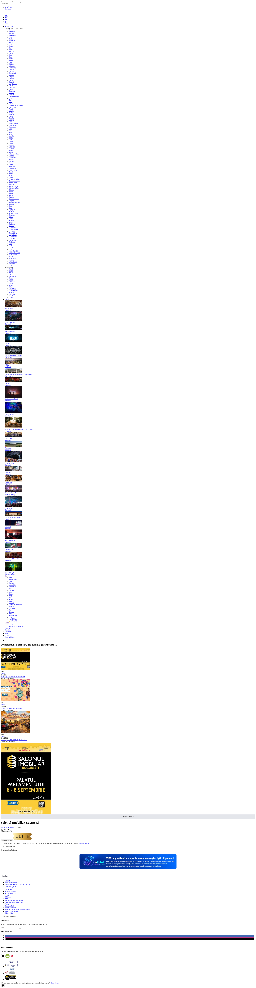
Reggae (11, 612)
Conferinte (12, 585)
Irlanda (11, 285)
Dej (10, 100)
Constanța (12, 87)
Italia (10, 287)
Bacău (11, 39)
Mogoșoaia (12, 157)
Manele (11, 599)
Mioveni (11, 156)
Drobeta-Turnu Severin (16, 105)
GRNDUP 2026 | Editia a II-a (14, 740)
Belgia (11, 271)
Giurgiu (11, 120)
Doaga (11, 103)
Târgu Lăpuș (13, 233)
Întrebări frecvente (10, 891)
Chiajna (11, 75)
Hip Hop (11, 590)
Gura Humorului (14, 123)
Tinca (10, 244)
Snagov (11, 222)
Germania (12, 281)
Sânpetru (11, 200)
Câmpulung (12, 67)
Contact (7, 881)
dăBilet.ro (8, 897)
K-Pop (11, 594)
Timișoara (12, 242)
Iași (10, 130)
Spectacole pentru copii (16, 626)
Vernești (11, 260)
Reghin (11, 192)
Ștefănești (12, 224)
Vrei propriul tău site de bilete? (14, 900)
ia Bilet (3, 673)
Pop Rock (12, 608)
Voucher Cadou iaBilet (12, 911)
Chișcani (11, 76)
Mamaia (11, 145)
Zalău (10, 265)
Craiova (11, 93)
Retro (10, 610)
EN (6, 17)
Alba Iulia (12, 33)
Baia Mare (12, 41)
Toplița (11, 245)
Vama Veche (13, 254)
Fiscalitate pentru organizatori (14, 902)
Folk (10, 588)
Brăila (11, 53)
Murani (11, 159)
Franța (11, 280)
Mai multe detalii (83, 843)
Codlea (11, 85)
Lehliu (11, 139)
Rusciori (11, 197)
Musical (11, 603)
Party (10, 595)
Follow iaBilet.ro (128, 816)
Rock (10, 613)
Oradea (11, 165)
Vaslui (11, 256)
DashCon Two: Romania (11, 708)
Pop (10, 597)
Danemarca (12, 276)
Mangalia (12, 147)
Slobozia (11, 220)
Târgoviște (12, 227)
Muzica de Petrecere (15, 604)
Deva (10, 102)
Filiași (11, 109)
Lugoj (11, 143)
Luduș (11, 141)
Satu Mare (12, 204)
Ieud (10, 132)
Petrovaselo (12, 168)
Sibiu (10, 208)
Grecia (11, 283)
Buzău (11, 62)
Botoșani (11, 51)
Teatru (11, 624)
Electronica (12, 587)
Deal (10, 98)
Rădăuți (11, 184)
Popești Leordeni (14, 179)
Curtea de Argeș (14, 96)
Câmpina (11, 66)
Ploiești (11, 175)
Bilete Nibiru (9, 913)
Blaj (10, 48)
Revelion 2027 (9, 906)
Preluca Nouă (13, 183)
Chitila (11, 80)
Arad (10, 37)
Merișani (11, 152)
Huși (10, 129)
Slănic (11, 217)
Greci (10, 121)
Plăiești (11, 174)
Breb (10, 57)
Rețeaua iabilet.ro (10, 893)
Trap (10, 617)
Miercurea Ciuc (14, 154)
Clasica (11, 581)
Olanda (11, 296)
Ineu (10, 134)
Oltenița (11, 161)
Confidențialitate (10, 888)
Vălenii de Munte (14, 253)
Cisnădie (11, 82)
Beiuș (10, 44)
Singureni (12, 215)
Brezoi (11, 59)
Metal (10, 601)
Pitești (11, 172)
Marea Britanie (13, 290)
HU (6, 21)
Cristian (11, 94)
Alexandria (12, 35)
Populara (11, 606)
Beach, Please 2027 (11, 908)
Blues (10, 578)
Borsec (11, 50)
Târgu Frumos (13, 229)
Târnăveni (12, 238)
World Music (13, 619)
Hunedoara (12, 127)
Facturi (7, 904)
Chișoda (11, 78)
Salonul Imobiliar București (13, 677)
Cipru (10, 274)
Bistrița (11, 46)
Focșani (11, 114)
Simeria (11, 211)
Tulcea (11, 247)
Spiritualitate (13, 615)
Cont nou (8, 9)
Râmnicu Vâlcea (14, 188)
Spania (11, 298)
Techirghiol (12, 240)
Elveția (11, 278)
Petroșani (12, 166)
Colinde (11, 583)
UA (6, 23)
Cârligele (11, 71)
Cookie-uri (8, 890)
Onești (11, 163)
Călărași (11, 64)
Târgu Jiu (12, 231)
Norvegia (12, 294)
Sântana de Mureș (14, 202)
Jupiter (11, 138)
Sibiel (10, 206)
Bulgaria (11, 272)
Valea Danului (13, 251)
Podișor (11, 177)
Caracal (11, 69)
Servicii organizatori (11, 882)
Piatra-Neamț (13, 170)
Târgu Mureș (13, 235)
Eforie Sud (12, 107)
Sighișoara (12, 209)
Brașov (11, 55)
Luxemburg (12, 289)
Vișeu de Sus (13, 262)
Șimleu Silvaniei (14, 213)
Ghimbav (12, 118)
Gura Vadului (13, 125)
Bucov (11, 60)
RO (6, 16)
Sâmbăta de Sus (14, 199)
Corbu (11, 89)
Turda (10, 249)
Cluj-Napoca (13, 84)
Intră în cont (8, 7)
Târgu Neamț (13, 236)
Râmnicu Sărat (13, 186)
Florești (11, 111)
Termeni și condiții (10, 886)
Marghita (11, 148)
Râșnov (11, 190)
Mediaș (11, 150)
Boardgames (13, 579)
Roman (11, 195)
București (12, 32)
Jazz (10, 592)
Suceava (11, 226)
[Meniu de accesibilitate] (3, 985)
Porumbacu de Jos (14, 181)
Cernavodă (12, 73)
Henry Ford (54, 983)
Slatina (11, 218)
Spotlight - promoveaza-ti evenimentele (17, 909)
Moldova (11, 292)
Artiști (7, 895)
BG (6, 19)
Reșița (11, 193)
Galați (11, 116)
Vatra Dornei (13, 258)
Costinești (12, 91)
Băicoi (11, 42)
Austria (11, 269)
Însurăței (11, 136)
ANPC (7, 899)
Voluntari (12, 263)
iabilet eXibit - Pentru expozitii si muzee (17, 884)
